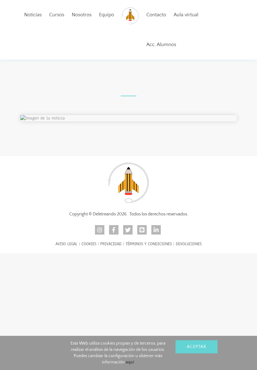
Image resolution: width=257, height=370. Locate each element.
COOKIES (88, 244)
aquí (130, 362)
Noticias (33, 15)
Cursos (56, 15)
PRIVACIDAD (111, 244)
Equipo (106, 15)
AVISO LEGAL (66, 244)
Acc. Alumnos (161, 44)
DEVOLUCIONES (189, 244)
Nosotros (82, 15)
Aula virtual (186, 15)
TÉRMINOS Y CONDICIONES (149, 244)
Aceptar (196, 346)
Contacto (156, 15)
